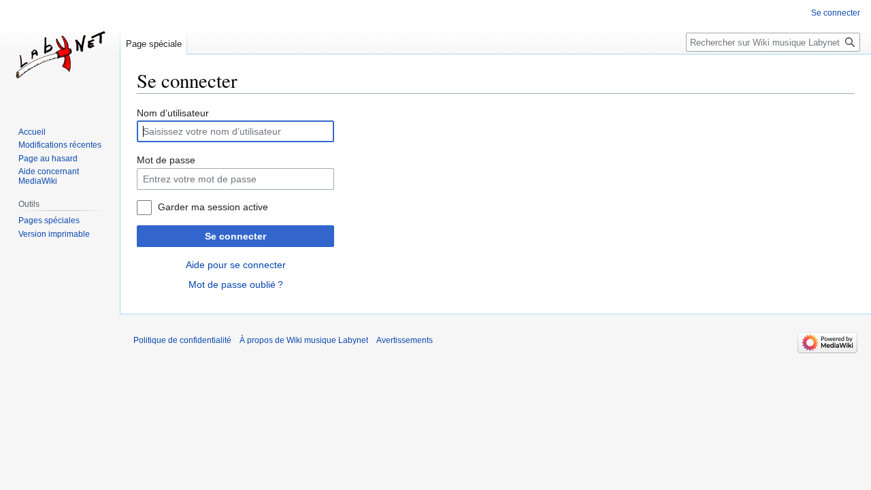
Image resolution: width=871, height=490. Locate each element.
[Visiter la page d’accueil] (59, 54)
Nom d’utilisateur (173, 113)
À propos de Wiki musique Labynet (304, 340)
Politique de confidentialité (182, 340)
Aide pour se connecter (236, 264)
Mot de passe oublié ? (235, 284)
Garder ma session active (213, 206)
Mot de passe (166, 159)
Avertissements (404, 340)
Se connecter (235, 236)
